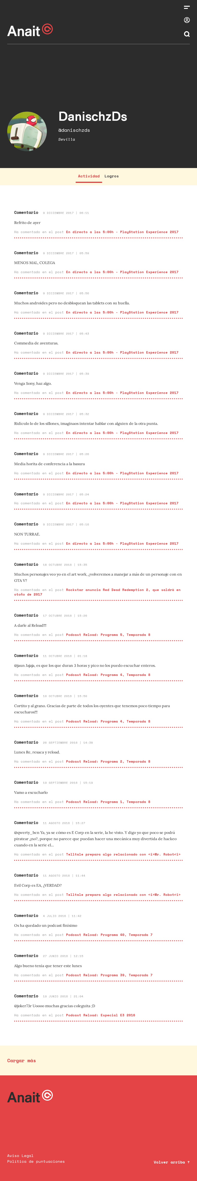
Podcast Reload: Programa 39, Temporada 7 (109, 974)
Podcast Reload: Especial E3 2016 (100, 1015)
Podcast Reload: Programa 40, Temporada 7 (109, 934)
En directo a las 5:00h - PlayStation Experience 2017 (122, 231)
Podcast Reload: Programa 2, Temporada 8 (108, 761)
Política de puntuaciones (36, 1161)
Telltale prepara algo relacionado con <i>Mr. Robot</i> (123, 854)
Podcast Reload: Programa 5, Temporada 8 (108, 634)
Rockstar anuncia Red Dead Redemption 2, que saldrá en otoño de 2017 (97, 592)
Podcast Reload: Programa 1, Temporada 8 (108, 801)
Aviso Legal (20, 1155)
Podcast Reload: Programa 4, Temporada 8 (108, 674)
